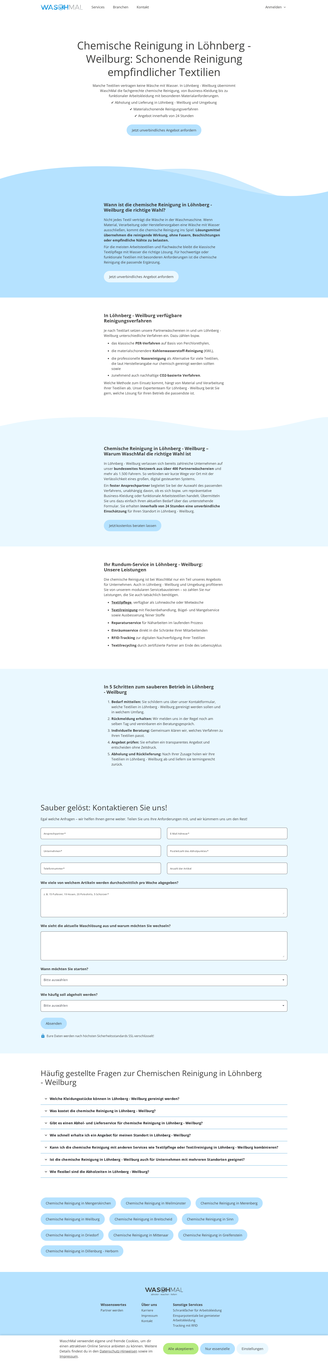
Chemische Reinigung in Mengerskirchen (78, 1203)
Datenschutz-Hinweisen (118, 1351)
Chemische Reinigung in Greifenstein (212, 1235)
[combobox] (227, 850)
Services (98, 7)
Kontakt (143, 7)
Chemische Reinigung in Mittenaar (141, 1235)
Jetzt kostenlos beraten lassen (132, 525)
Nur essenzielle (217, 1348)
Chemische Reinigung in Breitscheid (143, 1219)
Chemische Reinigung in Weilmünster (156, 1203)
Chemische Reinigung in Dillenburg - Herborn (82, 1251)
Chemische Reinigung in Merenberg (229, 1203)
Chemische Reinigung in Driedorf (72, 1235)
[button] (164, 1099)
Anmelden (273, 7)
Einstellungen (252, 1348)
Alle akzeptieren (180, 1348)
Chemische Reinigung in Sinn (210, 1219)
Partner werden (112, 1310)
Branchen (120, 7)
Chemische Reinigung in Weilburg (73, 1219)
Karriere (147, 1310)
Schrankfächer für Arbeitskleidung (197, 1310)
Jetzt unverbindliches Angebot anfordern (164, 130)
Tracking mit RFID (185, 1325)
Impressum (69, 1356)
